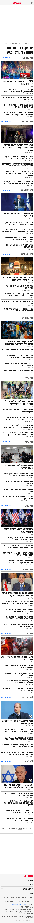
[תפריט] (32, 3)
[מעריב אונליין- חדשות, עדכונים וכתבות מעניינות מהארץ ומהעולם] (17, 3)
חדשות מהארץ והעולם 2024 (13, 43)
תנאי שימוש (29, 920)
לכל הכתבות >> (6, 58)
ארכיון (25, 43)
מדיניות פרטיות (19, 920)
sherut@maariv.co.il (19, 904)
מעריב (31, 43)
